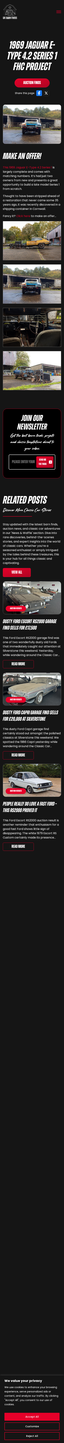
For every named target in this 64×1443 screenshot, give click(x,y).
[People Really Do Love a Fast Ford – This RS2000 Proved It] (32, 780)
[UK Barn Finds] (10, 11)
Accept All (32, 1417)
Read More (18, 664)
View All (17, 572)
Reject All (32, 1436)
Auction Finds (32, 83)
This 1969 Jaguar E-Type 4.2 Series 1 (27, 167)
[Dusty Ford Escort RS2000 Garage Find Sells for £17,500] (32, 597)
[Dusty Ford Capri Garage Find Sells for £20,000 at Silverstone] (32, 689)
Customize (32, 1426)
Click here (23, 216)
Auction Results (16, 608)
